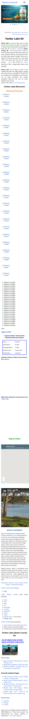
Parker (6, 613)
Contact (6, 704)
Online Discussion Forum (22, 34)
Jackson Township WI (14, 530)
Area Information (16, 32)
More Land (5, 399)
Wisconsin (13, 535)
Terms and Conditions (15, 716)
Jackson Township (17, 49)
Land (15, 583)
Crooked (6, 609)
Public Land (5, 622)
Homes (11, 583)
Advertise (6, 701)
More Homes (5, 359)
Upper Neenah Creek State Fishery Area (15, 625)
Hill (4, 605)
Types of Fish (6, 332)
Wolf (5, 602)
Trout (25, 62)
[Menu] (24, 2)
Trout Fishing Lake (18, 83)
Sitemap (6, 703)
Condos (21, 583)
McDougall (7, 607)
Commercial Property (17, 585)
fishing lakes (6, 537)
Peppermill (7, 611)
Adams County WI (9, 2)
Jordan (6, 615)
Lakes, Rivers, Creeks (9, 594)
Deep (5, 603)
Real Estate (4, 583)
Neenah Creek (8, 617)
